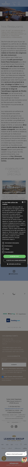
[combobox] (22, 202)
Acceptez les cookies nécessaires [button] (16, 260)
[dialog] (14, 233)
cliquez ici (12, 239)
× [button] (24, 202)
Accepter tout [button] (14, 256)
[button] (14, 264)
